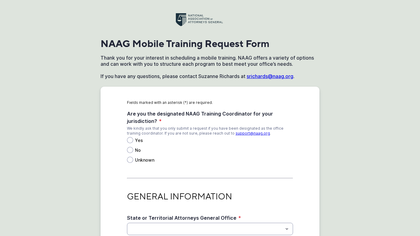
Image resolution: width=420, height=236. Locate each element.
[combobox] (210, 229)
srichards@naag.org (270, 76)
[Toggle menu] (287, 229)
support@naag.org (253, 133)
